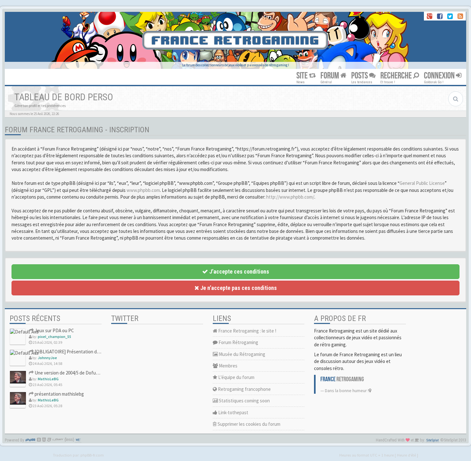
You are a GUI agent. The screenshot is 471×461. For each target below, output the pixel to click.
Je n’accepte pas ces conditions (238, 287)
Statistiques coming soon (244, 401)
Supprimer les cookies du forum (248, 424)
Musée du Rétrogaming (241, 354)
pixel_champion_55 (54, 336)
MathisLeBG (48, 378)
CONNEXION (440, 75)
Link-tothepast (232, 412)
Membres (227, 366)
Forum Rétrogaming (238, 342)
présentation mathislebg (59, 394)
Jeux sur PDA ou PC (54, 330)
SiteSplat (432, 440)
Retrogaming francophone (244, 389)
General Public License (422, 183)
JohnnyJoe (47, 357)
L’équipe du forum (235, 377)
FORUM (330, 75)
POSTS (360, 75)
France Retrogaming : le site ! (246, 331)
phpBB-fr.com (92, 454)
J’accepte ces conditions (238, 271)
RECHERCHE (396, 75)
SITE (302, 75)
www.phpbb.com (143, 190)
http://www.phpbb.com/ (290, 197)
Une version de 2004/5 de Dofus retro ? (73, 373)
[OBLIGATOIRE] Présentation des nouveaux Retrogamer (90, 352)
